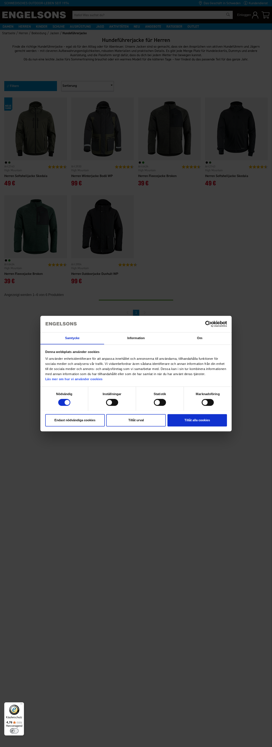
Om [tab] (199, 338)
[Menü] (21, 704)
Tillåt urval (136, 420)
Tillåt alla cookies (197, 420)
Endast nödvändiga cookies (74, 420)
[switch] (112, 402)
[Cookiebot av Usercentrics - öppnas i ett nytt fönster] (208, 324)
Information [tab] (136, 338)
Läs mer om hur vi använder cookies (74, 379)
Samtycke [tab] (72, 338)
